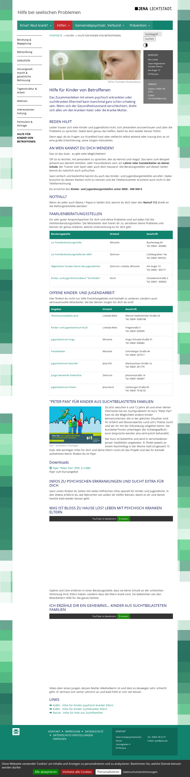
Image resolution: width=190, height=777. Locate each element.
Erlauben (123, 518)
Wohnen (22, 101)
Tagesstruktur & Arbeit (27, 90)
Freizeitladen (58, 351)
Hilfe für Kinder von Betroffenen (26, 137)
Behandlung (24, 52)
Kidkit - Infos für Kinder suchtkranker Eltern (80, 709)
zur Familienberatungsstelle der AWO (71, 254)
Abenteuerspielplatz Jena (64, 315)
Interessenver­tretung (26, 111)
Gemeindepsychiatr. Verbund (98, 25)
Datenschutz (94, 731)
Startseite (55, 35)
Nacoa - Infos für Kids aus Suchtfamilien (78, 712)
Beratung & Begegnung (24, 41)
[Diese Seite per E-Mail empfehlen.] (16, 730)
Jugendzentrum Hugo (63, 339)
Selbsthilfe (23, 60)
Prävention (138, 25)
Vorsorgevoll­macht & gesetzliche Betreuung (25, 74)
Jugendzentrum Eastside (64, 363)
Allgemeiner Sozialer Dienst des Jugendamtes (75, 266)
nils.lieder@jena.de (157, 98)
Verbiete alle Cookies (77, 772)
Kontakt (54, 731)
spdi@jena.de (161, 740)
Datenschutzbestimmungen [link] (140, 772)
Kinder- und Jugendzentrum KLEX (69, 327)
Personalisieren (108, 772)
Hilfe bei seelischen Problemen (49, 12)
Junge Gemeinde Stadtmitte (66, 375)
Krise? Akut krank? (34, 25)
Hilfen (61, 25)
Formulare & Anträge (24, 123)
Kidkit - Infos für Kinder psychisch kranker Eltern (83, 705)
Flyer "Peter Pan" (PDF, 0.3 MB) (71, 468)
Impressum (72, 731)
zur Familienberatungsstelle (66, 242)
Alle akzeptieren (46, 772)
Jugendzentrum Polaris (63, 387)
